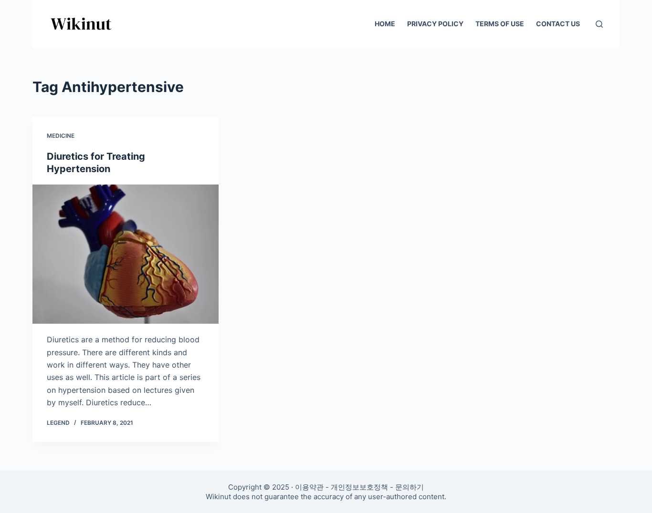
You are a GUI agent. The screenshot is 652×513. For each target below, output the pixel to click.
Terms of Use (499, 24)
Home (385, 24)
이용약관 (309, 487)
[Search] (599, 24)
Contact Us (558, 24)
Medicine (60, 135)
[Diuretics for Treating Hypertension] (125, 254)
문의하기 (409, 487)
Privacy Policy (435, 24)
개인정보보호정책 (359, 487)
